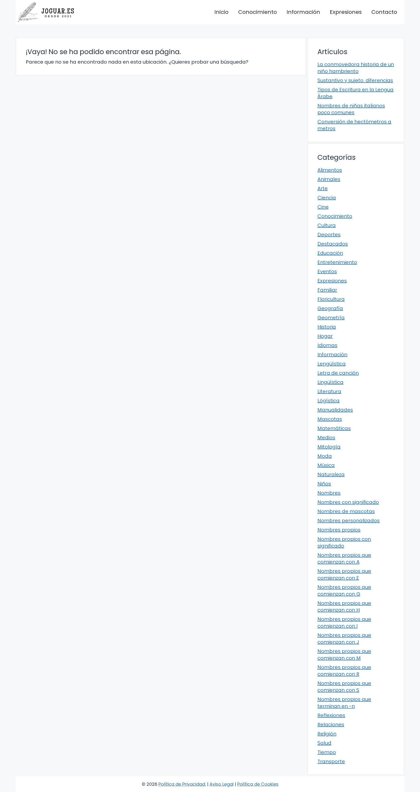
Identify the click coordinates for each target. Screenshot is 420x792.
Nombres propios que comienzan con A (344, 558)
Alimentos (329, 170)
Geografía (330, 308)
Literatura (329, 391)
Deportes (329, 234)
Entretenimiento (337, 262)
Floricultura (331, 299)
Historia (326, 326)
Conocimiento (257, 12)
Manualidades (335, 409)
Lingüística (330, 382)
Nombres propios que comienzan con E (344, 574)
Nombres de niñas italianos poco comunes (351, 109)
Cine (323, 206)
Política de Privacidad (181, 784)
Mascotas (329, 419)
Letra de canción (338, 373)
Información (303, 12)
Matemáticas (334, 428)
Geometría (331, 317)
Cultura (326, 225)
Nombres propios (338, 529)
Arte (322, 188)
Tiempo (326, 752)
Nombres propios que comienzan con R (344, 670)
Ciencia (326, 197)
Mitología (329, 446)
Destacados (332, 243)
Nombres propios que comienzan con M (344, 654)
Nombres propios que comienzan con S (344, 686)
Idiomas (327, 345)
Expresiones (346, 12)
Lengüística (331, 363)
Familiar (327, 289)
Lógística (328, 400)
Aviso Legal (222, 784)
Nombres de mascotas (346, 511)
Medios (326, 437)
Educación (330, 253)
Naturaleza (331, 474)
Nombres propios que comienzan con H (344, 606)
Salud (324, 743)
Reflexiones (331, 715)
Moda (324, 456)
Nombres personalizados (348, 520)
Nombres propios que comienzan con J (344, 638)
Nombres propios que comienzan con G (344, 590)
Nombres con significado (348, 502)
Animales (328, 179)
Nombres (329, 492)
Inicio (221, 12)
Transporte (331, 761)
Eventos (327, 271)
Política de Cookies (258, 784)
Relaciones (330, 724)
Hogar (325, 336)
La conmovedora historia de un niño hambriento (355, 68)
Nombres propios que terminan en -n (344, 702)
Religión (326, 733)
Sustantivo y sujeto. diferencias (355, 80)
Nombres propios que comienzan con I (344, 622)
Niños (324, 483)
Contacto (384, 12)
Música (326, 465)
